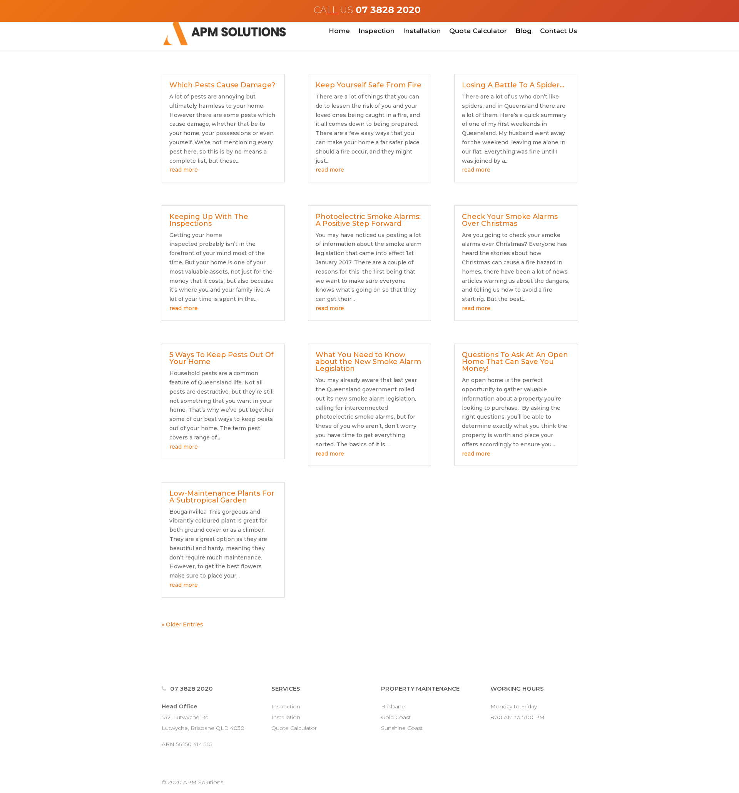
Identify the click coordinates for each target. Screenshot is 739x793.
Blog (523, 31)
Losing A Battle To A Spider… (513, 85)
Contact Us (558, 31)
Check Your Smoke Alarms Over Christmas (510, 220)
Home (339, 31)
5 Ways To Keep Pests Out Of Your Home (221, 358)
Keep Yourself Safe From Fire (368, 85)
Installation (422, 31)
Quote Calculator (478, 31)
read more (183, 169)
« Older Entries (182, 624)
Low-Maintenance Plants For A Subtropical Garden (221, 496)
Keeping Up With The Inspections (208, 220)
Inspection (376, 31)
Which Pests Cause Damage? (222, 85)
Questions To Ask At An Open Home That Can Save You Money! (515, 362)
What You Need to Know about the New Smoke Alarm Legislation (368, 362)
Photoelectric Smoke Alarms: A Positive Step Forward (368, 220)
